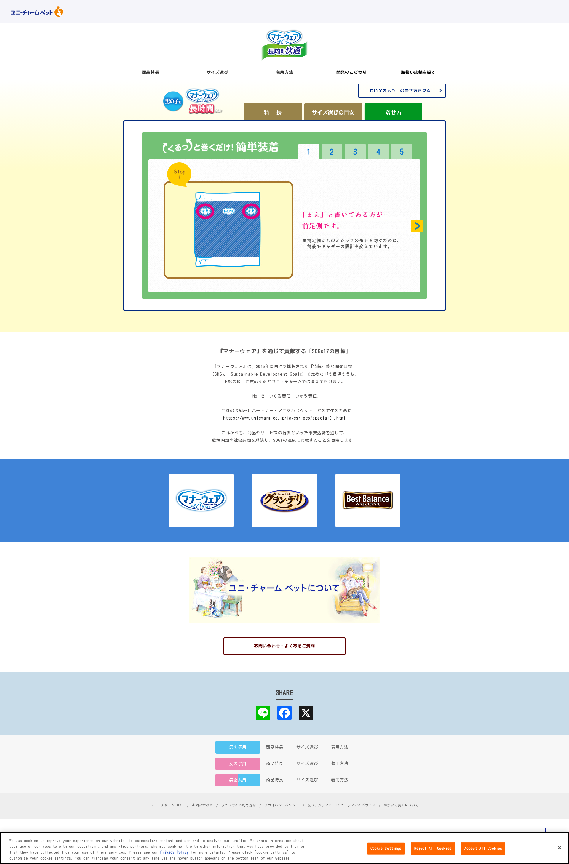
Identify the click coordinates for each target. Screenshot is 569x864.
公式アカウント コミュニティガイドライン (341, 805)
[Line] (263, 713)
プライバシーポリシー (281, 805)
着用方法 (340, 747)
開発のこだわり (351, 72)
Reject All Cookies (433, 848)
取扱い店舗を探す (418, 72)
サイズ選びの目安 (333, 111)
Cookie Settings (386, 848)
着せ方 (393, 111)
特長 (273, 111)
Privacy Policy (174, 852)
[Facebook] (284, 713)
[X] (306, 713)
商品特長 (274, 747)
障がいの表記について (401, 805)
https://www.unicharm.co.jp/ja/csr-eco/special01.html (284, 418)
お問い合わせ (202, 805)
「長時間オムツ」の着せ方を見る (398, 91)
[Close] (559, 847)
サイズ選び (307, 747)
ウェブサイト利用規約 (238, 805)
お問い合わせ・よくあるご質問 (284, 646)
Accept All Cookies (483, 848)
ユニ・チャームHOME (167, 805)
